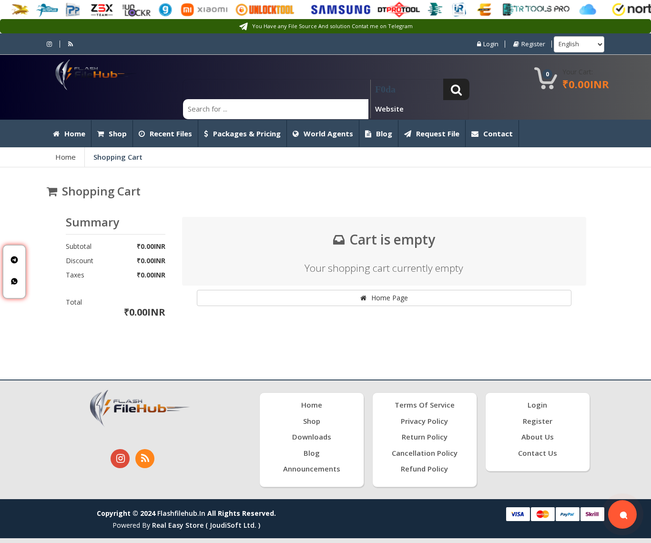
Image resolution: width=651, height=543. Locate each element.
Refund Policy (424, 468)
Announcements (311, 468)
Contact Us (537, 453)
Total (74, 302)
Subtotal (79, 246)
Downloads (311, 436)
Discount (79, 261)
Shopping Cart (117, 157)
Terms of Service (425, 405)
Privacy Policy (424, 421)
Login (490, 44)
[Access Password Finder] (622, 514)
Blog (384, 133)
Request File (437, 133)
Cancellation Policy (425, 453)
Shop (118, 133)
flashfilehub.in (181, 513)
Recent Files (171, 133)
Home (74, 133)
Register (533, 44)
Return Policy (425, 436)
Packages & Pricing (247, 133)
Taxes (75, 275)
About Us (537, 436)
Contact (498, 133)
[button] (456, 89)
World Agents (328, 133)
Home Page (389, 297)
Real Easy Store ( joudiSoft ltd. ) (206, 525)
